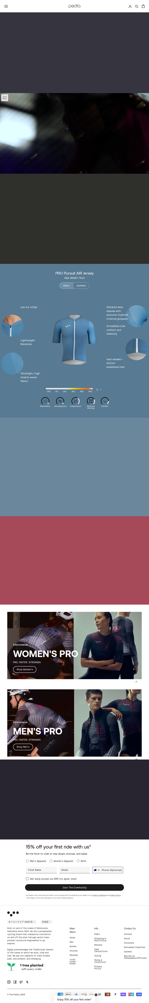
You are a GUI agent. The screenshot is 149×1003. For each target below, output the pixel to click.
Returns (98, 945)
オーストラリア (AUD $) (20, 922)
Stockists (129, 943)
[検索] (136, 6)
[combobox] (96, 870)
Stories (74, 951)
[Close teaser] (96, 994)
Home (72, 938)
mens (66, 285)
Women (73, 946)
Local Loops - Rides (73, 961)
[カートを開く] (143, 6)
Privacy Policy (115, 895)
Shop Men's (23, 747)
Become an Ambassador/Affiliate (135, 957)
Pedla (10, 949)
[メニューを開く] (6, 6)
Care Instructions (100, 950)
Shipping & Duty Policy (100, 939)
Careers (128, 952)
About (127, 938)
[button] (74, 999)
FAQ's (97, 934)
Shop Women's (25, 669)
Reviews (74, 955)
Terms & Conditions (99, 895)
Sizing (97, 956)
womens (81, 285)
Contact (128, 934)
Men (71, 942)
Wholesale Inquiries (134, 947)
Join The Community (75, 887)
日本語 (45, 922)
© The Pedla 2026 (16, 994)
